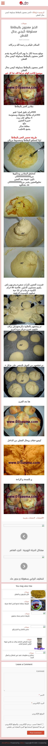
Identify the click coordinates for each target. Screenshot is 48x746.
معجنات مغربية (28, 518)
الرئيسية (41, 12)
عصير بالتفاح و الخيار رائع (20, 629)
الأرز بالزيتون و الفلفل (22, 594)
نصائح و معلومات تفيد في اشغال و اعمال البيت (19, 656)
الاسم (41, 695)
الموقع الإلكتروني (38, 713)
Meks (22, 743)
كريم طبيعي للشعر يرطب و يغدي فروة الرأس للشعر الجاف (17, 643)
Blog (35, 12)
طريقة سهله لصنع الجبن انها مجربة (17, 603)
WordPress (6, 743)
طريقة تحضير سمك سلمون (20, 615)
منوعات (24, 23)
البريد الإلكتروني (37, 703)
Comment (40, 671)
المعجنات (39, 518)
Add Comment (24, 40)
